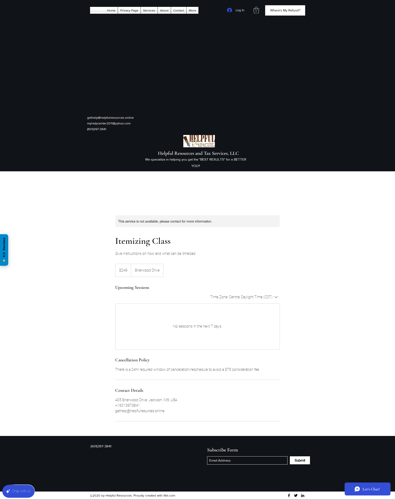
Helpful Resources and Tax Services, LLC (198, 153)
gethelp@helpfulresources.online (110, 117)
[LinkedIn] (302, 495)
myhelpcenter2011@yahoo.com (109, 123)
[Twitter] (296, 495)
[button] (256, 10)
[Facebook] (289, 495)
